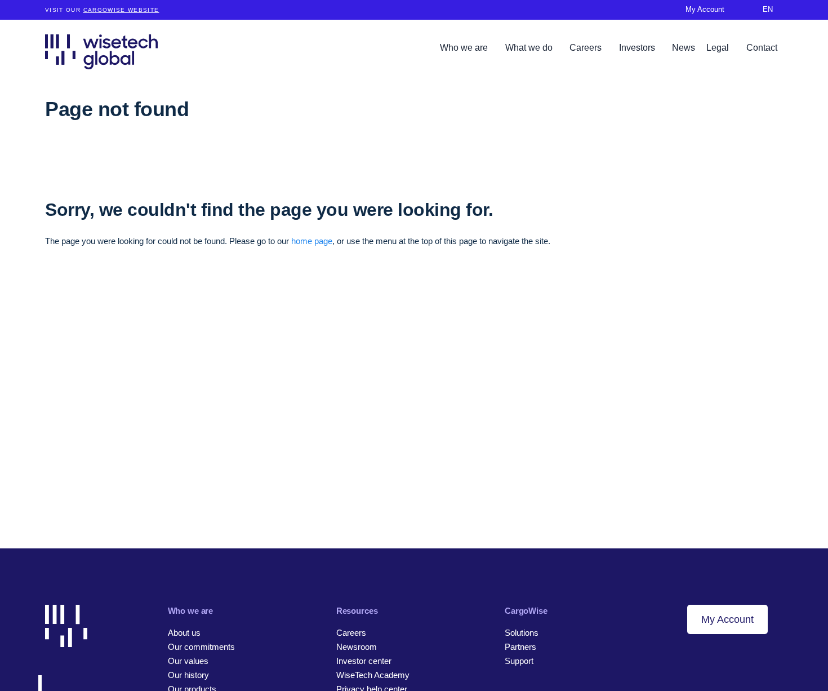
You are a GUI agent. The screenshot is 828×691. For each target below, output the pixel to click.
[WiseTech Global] (101, 51)
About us (184, 632)
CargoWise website (121, 10)
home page (311, 241)
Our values (188, 661)
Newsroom (356, 647)
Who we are (465, 47)
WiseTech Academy (372, 675)
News (683, 47)
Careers (586, 47)
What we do (530, 47)
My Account (727, 619)
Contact (761, 47)
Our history (188, 675)
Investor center (363, 661)
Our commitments (201, 647)
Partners (520, 647)
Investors (638, 47)
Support (519, 661)
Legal (718, 47)
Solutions (521, 632)
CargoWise (526, 610)
